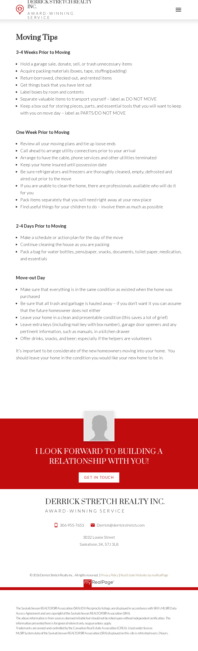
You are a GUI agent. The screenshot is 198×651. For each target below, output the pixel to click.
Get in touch (99, 477)
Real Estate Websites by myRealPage (144, 575)
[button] (99, 477)
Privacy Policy (109, 575)
